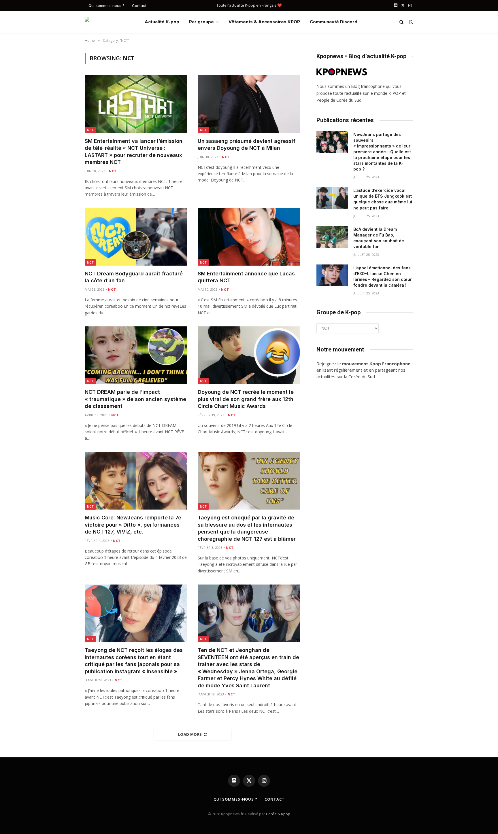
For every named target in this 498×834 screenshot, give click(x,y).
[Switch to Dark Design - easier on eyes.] (410, 22)
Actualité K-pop (162, 21)
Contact (139, 5)
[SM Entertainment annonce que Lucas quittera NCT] (249, 237)
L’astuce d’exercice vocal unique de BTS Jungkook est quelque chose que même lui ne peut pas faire (382, 199)
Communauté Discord (333, 21)
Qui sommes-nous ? (106, 5)
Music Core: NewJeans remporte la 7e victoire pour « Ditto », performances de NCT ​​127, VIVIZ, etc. (133, 525)
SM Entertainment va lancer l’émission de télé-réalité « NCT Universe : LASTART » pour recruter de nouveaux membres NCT (133, 151)
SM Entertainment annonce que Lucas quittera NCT (246, 277)
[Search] (401, 22)
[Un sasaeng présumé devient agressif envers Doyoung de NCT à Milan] (249, 104)
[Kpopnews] (110, 22)
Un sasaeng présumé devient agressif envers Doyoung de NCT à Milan (246, 144)
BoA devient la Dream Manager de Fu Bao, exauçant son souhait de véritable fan (378, 238)
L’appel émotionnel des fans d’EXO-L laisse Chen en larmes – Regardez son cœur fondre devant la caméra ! (382, 276)
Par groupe (201, 21)
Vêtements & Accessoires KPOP (264, 21)
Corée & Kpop (278, 813)
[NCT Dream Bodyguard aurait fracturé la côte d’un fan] (136, 237)
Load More (190, 734)
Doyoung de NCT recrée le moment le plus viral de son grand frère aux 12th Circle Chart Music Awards (246, 399)
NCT (90, 130)
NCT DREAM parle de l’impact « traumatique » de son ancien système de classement (135, 399)
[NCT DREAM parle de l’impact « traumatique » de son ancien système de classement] (136, 355)
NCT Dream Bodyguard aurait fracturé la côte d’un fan (134, 277)
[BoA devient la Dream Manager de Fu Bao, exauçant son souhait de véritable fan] (332, 237)
